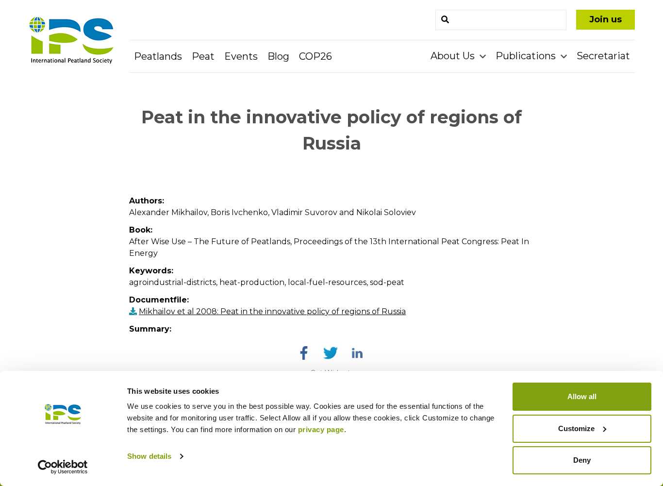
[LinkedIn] (357, 353)
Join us (605, 19)
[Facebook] (304, 353)
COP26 (315, 56)
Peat (203, 56)
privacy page (321, 429)
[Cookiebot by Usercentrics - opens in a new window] (62, 467)
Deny (582, 460)
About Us (454, 56)
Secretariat (603, 56)
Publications (527, 56)
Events (241, 56)
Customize (576, 428)
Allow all (582, 396)
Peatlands (158, 56)
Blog (278, 56)
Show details (149, 456)
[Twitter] (330, 353)
